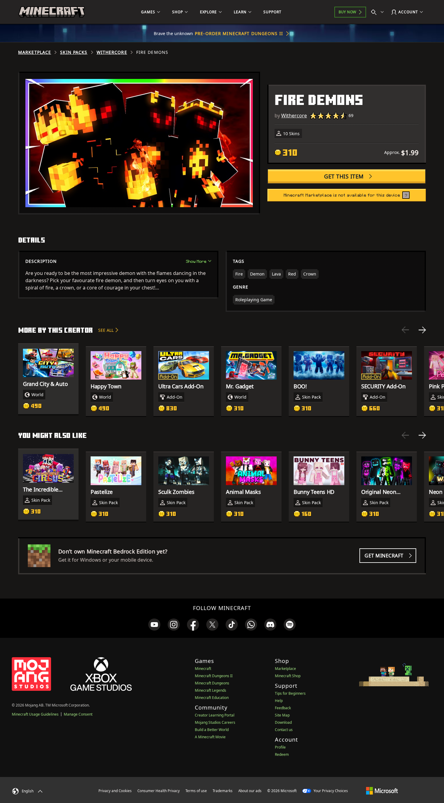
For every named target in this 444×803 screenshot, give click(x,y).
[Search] (379, 12)
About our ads (250, 790)
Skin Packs (73, 52)
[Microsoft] (382, 791)
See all (106, 330)
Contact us (284, 729)
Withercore (112, 52)
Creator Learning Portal (214, 715)
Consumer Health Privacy (158, 790)
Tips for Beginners (290, 693)
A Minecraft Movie (210, 736)
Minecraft (203, 668)
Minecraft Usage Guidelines (35, 714)
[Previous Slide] (405, 330)
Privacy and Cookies (115, 790)
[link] (154, 625)
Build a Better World (212, 729)
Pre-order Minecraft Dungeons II (239, 33)
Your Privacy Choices (330, 790)
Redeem (282, 754)
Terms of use (196, 790)
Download (283, 722)
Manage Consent (78, 714)
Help (279, 700)
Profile (280, 747)
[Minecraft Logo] (51, 12)
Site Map (282, 715)
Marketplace (34, 52)
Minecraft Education (212, 697)
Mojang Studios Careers (215, 722)
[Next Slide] (422, 330)
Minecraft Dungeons (212, 683)
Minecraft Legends (210, 690)
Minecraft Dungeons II (214, 675)
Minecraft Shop (288, 675)
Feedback (283, 707)
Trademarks (223, 790)
